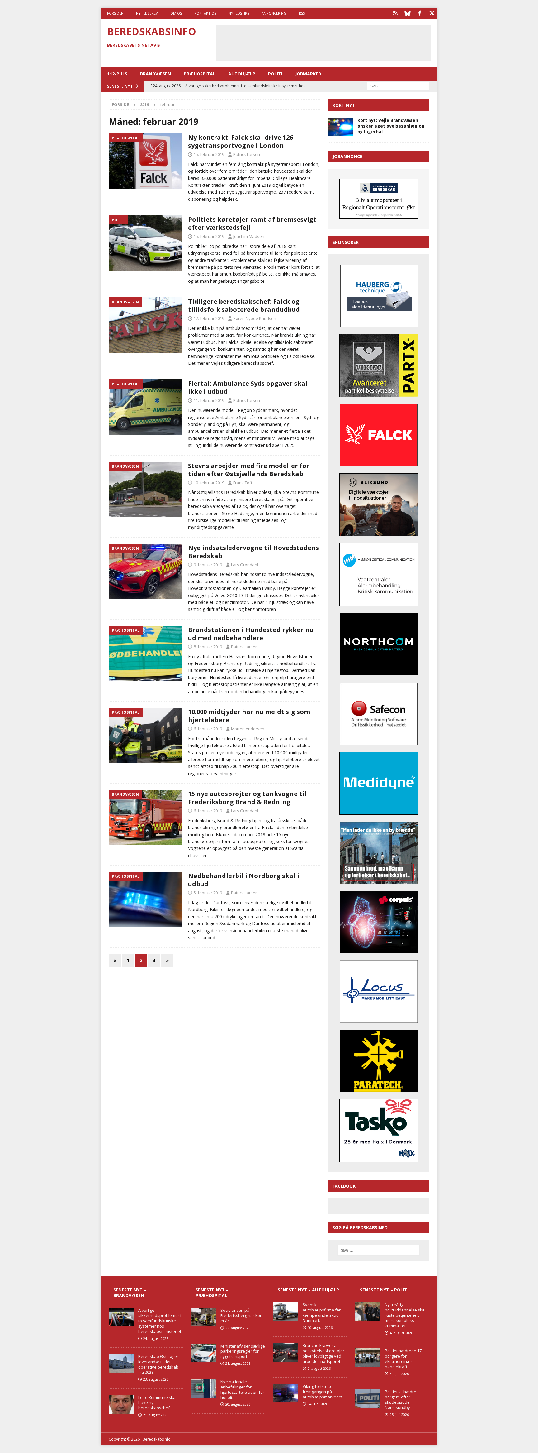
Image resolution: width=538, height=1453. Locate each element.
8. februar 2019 (208, 646)
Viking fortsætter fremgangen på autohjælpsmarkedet (322, 1391)
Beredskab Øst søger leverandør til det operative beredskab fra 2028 (158, 1364)
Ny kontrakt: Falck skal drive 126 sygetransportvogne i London (240, 141)
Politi (275, 74)
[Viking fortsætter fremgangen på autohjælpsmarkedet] (285, 1393)
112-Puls (117, 74)
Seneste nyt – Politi (384, 1290)
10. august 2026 (320, 1327)
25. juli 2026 (399, 1414)
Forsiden (115, 13)
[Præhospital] (145, 161)
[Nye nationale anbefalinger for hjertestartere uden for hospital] (203, 1388)
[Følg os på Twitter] (431, 13)
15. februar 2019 (209, 154)
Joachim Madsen (248, 236)
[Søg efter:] (398, 86)
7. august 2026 (319, 1368)
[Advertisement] (323, 42)
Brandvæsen (155, 74)
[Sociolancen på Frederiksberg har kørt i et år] (203, 1317)
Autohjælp (241, 74)
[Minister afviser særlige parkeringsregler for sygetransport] (203, 1353)
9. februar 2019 (208, 564)
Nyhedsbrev (147, 13)
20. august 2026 (237, 1404)
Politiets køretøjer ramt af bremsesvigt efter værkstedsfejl (252, 223)
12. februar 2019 (209, 318)
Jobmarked (308, 74)
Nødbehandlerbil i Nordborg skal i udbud (243, 879)
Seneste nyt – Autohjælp (308, 1290)
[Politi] (145, 243)
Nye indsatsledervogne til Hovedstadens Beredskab (253, 551)
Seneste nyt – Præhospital (212, 1292)
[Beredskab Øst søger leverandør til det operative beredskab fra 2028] (121, 1363)
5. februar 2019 (208, 892)
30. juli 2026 (399, 1373)
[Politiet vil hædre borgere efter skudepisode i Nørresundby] (367, 1398)
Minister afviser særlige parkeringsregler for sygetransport (242, 1351)
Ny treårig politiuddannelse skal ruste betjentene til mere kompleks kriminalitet (405, 1315)
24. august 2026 (155, 1338)
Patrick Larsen (246, 154)
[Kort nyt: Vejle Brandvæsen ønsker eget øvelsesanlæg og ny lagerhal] (340, 127)
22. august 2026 (237, 1327)
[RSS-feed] (395, 13)
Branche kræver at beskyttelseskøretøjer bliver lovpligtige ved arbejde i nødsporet (323, 1353)
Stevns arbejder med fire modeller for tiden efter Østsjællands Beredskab (248, 469)
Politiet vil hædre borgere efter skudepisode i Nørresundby (400, 1399)
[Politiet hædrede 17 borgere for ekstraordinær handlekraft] (367, 1357)
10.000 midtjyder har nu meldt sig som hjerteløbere (249, 715)
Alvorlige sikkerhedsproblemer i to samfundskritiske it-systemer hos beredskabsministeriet (159, 1320)
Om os (176, 13)
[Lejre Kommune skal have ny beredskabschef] (121, 1404)
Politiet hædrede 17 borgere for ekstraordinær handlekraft (403, 1358)
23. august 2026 (155, 1379)
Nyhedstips (239, 13)
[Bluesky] (407, 13)
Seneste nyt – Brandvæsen (129, 1292)
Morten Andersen (247, 728)
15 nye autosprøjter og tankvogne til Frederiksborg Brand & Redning (247, 797)
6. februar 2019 (208, 728)
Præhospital (199, 74)
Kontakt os (205, 13)
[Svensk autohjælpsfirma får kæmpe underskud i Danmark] (285, 1311)
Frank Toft (242, 482)
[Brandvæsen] (145, 325)
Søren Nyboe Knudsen (254, 318)
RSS (302, 13)
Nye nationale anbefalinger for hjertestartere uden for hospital (242, 1389)
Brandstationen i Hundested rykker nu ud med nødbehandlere (251, 633)
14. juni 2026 (318, 1404)
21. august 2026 (155, 1414)
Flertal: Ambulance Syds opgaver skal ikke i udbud (248, 387)
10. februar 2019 (209, 482)
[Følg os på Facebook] (419, 13)
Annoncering (274, 13)
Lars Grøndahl (244, 564)
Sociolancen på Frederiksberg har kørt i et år (242, 1315)
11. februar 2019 (209, 400)
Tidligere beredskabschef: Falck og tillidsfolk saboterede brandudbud (244, 305)
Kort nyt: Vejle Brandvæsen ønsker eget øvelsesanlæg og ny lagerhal (391, 125)
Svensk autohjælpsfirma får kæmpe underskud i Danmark (322, 1312)
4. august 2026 (401, 1332)
